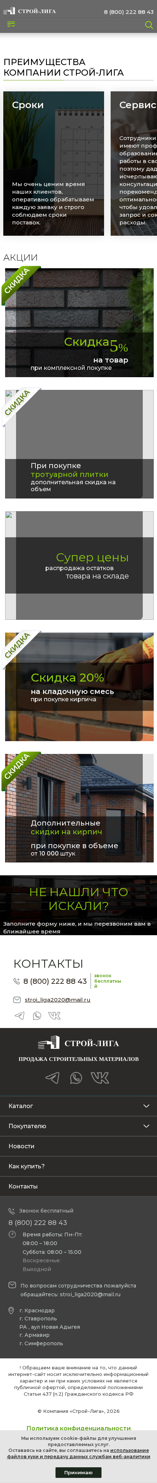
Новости (21, 1146)
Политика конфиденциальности (78, 1428)
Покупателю (27, 1126)
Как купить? (26, 1166)
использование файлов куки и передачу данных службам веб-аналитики (78, 1453)
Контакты (23, 1186)
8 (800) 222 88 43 (129, 11)
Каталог (20, 1106)
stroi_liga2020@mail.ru (58, 999)
